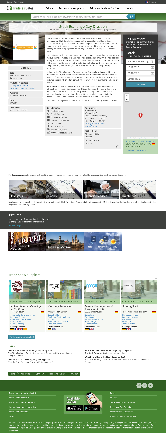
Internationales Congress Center (140, 141)
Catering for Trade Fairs (20, 319)
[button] (140, 115)
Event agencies (91, 317)
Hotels (129, 8)
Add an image (15, 225)
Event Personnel (92, 323)
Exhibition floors (55, 323)
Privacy (113, 393)
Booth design (90, 321)
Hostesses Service (130, 315)
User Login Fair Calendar (121, 407)
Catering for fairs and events (22, 315)
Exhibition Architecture (58, 321)
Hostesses (126, 319)
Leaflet (130, 138)
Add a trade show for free (104, 8)
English (152, 2)
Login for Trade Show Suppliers (123, 416)
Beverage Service (17, 317)
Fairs (48, 8)
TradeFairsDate (20, 8)
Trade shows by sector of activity (23, 393)
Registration (19, 2)
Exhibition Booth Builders (59, 317)
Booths (51, 319)
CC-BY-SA (155, 138)
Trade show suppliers (71, 8)
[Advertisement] (83, 165)
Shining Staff (130, 306)
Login (9, 2)
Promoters (126, 321)
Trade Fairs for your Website (122, 402)
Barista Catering (17, 323)
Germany (40, 374)
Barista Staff (15, 321)
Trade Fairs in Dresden (136, 150)
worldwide (25, 374)
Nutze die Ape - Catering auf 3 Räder (25, 308)
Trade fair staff (128, 323)
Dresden (74, 374)
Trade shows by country (19, 397)
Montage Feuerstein (60, 306)
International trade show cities (22, 407)
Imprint (113, 397)
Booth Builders (54, 315)
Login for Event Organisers (121, 411)
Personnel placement (94, 319)
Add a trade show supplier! (22, 337)
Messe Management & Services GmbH (99, 308)
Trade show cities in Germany (22, 402)
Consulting (89, 315)
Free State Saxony (57, 374)
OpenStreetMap (142, 138)
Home (12, 374)
